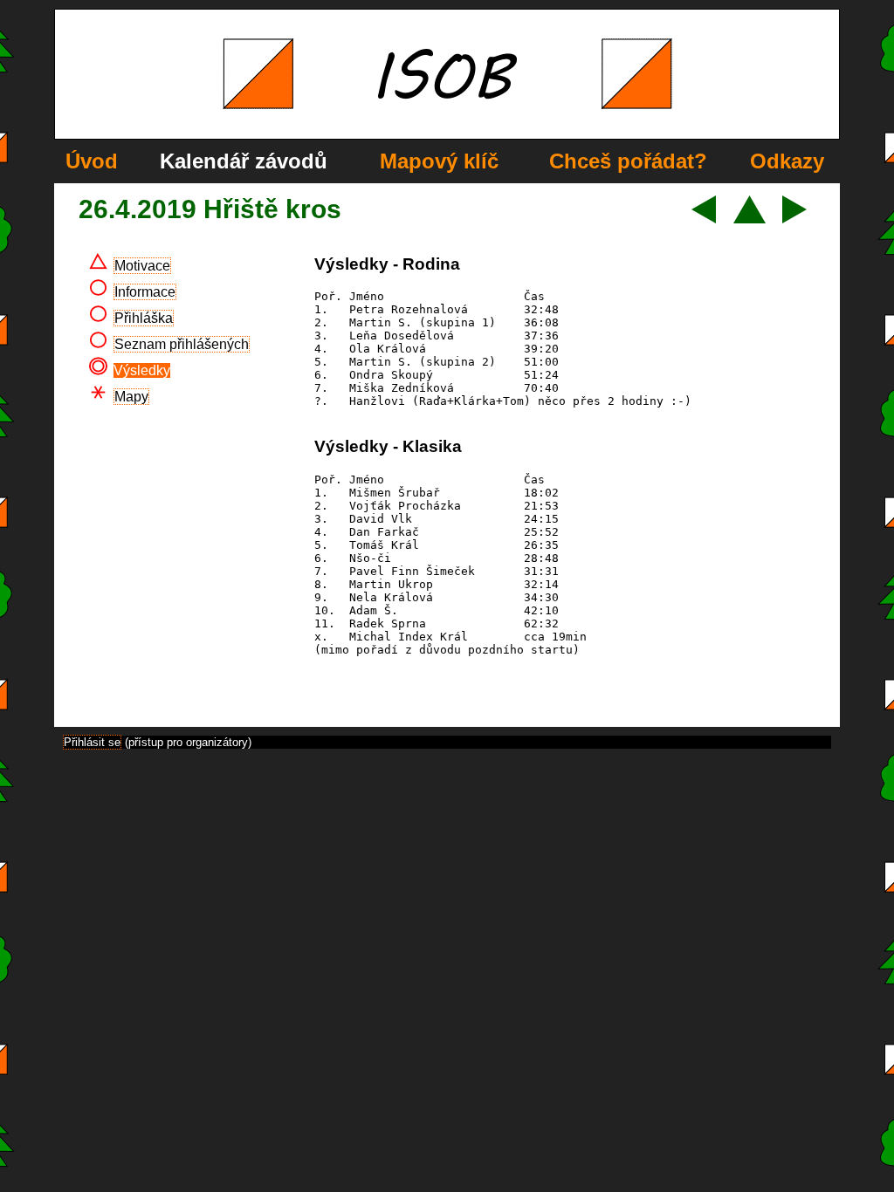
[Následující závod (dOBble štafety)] (794, 218)
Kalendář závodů (243, 161)
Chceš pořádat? (628, 161)
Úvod (91, 161)
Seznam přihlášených (181, 344)
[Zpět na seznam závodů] (749, 218)
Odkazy (787, 161)
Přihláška (143, 318)
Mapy (131, 396)
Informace (144, 291)
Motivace (142, 265)
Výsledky (141, 370)
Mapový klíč (439, 161)
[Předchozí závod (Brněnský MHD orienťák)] (703, 218)
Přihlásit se (92, 742)
